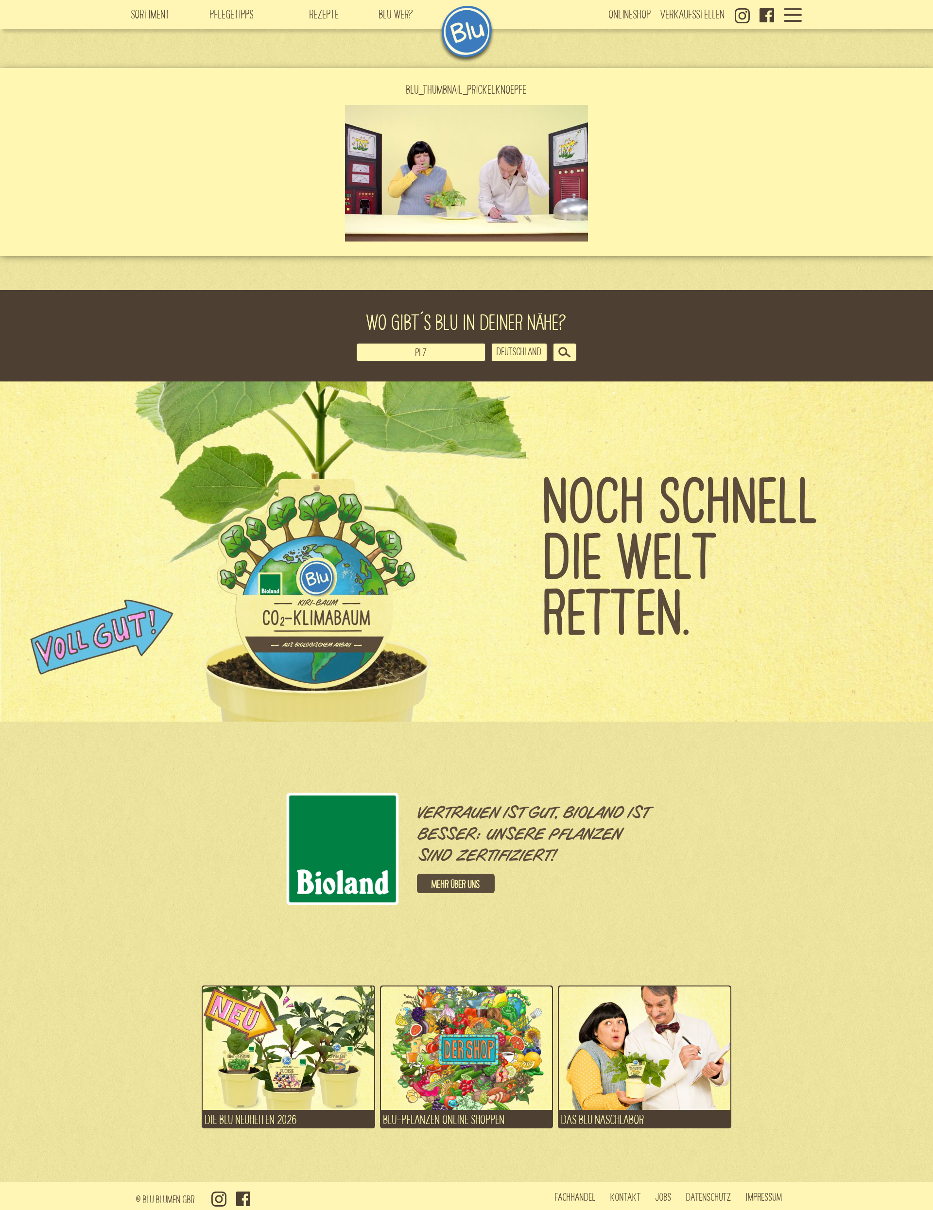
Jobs (664, 1196)
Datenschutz (708, 1196)
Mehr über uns (456, 883)
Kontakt (625, 1196)
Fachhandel (575, 1196)
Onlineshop (630, 13)
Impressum (764, 1196)
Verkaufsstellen (693, 13)
